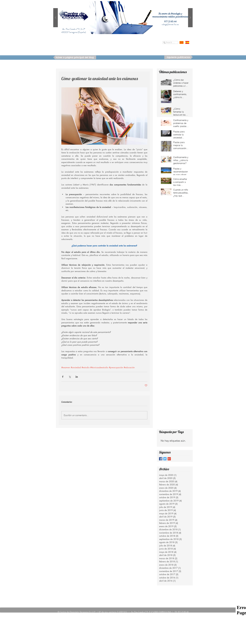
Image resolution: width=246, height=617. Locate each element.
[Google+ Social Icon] (169, 458)
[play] (186, 3)
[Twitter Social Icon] (165, 458)
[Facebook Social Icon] (160, 458)
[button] (123, 17)
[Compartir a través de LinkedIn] (76, 376)
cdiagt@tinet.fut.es (170, 24)
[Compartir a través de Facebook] (62, 376)
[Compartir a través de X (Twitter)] (69, 376)
